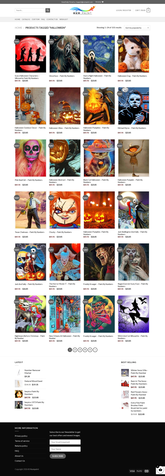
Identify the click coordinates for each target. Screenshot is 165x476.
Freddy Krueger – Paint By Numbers (98, 284)
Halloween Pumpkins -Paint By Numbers (95, 233)
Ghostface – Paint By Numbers (62, 76)
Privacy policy (21, 436)
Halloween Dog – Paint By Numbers (132, 76)
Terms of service (22, 441)
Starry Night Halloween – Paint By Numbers (97, 77)
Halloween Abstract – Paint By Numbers (61, 181)
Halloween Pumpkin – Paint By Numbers (130, 181)
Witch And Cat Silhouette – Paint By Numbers (133, 337)
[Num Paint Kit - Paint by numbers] (82, 10)
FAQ (43, 19)
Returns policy (21, 446)
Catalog (26, 19)
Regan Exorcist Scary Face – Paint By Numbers (133, 285)
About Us (19, 456)
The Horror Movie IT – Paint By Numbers (62, 285)
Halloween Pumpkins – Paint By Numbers (96, 129)
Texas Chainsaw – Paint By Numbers (29, 232)
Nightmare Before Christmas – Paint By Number (30, 337)
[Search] (48, 10)
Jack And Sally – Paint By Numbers (29, 284)
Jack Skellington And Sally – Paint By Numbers (132, 233)
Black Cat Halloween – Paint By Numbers (96, 181)
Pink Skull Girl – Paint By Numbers (28, 180)
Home (17, 19)
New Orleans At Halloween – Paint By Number (64, 337)
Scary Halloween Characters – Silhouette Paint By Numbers (27, 77)
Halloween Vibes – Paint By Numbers (64, 128)
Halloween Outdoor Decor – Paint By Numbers (30, 129)
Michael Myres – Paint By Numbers (132, 128)
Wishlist (64, 19)
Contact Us (52, 19)
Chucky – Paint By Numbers (60, 232)
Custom (36, 19)
